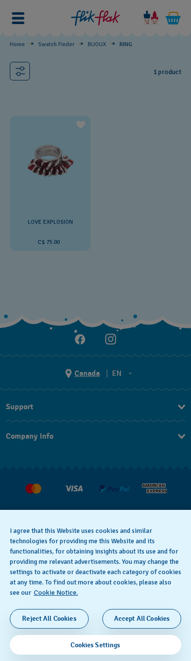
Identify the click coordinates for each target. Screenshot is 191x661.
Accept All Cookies (142, 618)
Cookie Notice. (56, 592)
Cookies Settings (95, 645)
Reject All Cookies (49, 618)
